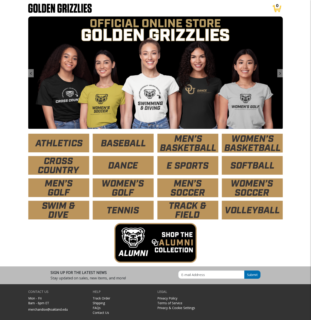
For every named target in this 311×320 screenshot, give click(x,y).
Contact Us (101, 312)
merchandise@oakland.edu (48, 309)
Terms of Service (169, 303)
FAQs (97, 308)
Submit (252, 274)
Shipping (99, 303)
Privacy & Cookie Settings (176, 308)
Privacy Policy (167, 298)
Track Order (101, 298)
